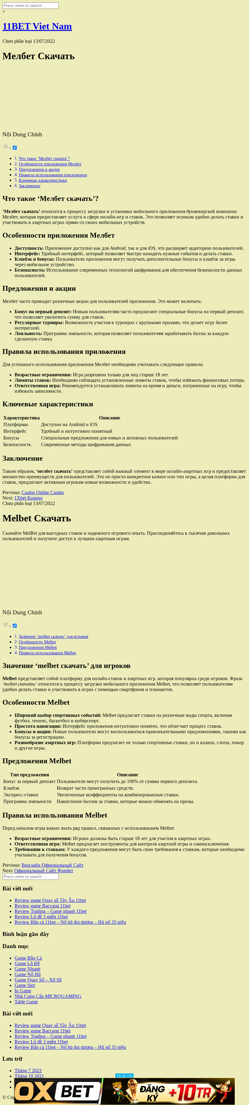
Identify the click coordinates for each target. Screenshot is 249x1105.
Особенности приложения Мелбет (50, 163)
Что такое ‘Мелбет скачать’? (44, 158)
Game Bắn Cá (28, 958)
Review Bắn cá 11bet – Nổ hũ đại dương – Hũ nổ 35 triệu (70, 922)
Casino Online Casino (43, 492)
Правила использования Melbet (47, 652)
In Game (23, 990)
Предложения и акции (39, 169)
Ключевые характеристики (43, 180)
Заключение (29, 185)
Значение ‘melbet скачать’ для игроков (53, 636)
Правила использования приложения (53, 174)
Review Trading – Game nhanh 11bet (51, 911)
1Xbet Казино (28, 497)
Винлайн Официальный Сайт (53, 865)
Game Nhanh (27, 968)
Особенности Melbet (37, 641)
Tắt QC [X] (124, 1076)
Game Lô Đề (27, 963)
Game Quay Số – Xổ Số (38, 979)
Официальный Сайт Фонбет (43, 870)
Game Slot (25, 985)
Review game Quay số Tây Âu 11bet (50, 900)
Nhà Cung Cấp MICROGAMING (48, 996)
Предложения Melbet (38, 647)
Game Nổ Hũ (28, 974)
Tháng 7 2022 (28, 1070)
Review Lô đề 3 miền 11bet (41, 916)
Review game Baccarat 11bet (42, 905)
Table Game (26, 1001)
